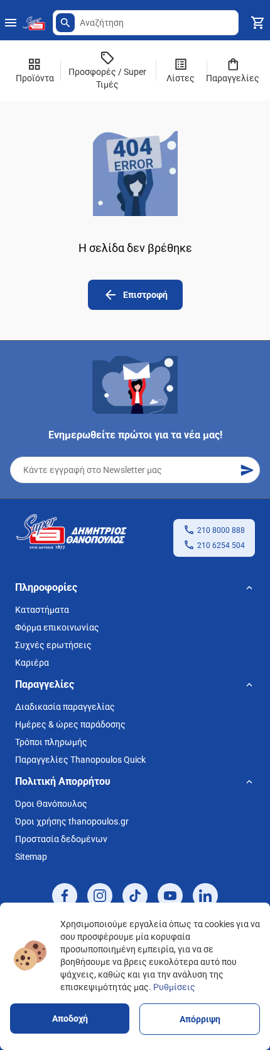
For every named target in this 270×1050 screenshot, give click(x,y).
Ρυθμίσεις (174, 987)
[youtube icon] (170, 895)
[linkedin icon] (205, 895)
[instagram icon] (99, 895)
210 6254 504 (221, 545)
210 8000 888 (221, 530)
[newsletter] (246, 469)
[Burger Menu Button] (10, 22)
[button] (65, 22)
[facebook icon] (64, 895)
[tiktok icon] (135, 895)
